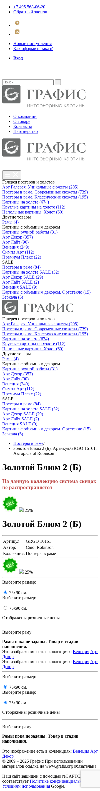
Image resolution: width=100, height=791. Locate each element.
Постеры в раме (28, 443)
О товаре (21, 121)
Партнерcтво (25, 131)
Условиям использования (26, 786)
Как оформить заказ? (33, 48)
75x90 (18, 592)
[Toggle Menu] (11, 175)
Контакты (22, 126)
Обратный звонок (30, 11)
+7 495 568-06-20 (29, 6)
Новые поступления (32, 43)
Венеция (81, 651)
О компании (25, 116)
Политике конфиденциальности (60, 781)
